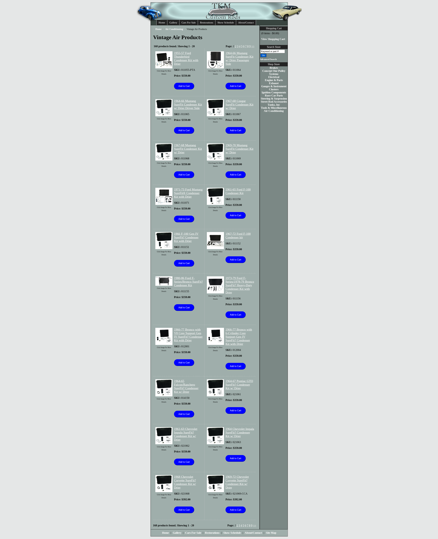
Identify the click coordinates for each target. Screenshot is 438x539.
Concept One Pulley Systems (273, 72)
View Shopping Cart (273, 39)
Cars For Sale (189, 22)
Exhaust (274, 83)
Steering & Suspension (274, 98)
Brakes (274, 67)
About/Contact (246, 22)
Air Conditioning (274, 110)
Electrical (273, 77)
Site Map (271, 532)
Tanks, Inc (274, 104)
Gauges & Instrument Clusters (273, 88)
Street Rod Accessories (274, 101)
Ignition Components (274, 92)
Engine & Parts (274, 80)
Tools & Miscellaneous (274, 107)
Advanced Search (268, 59)
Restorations (206, 22)
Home (162, 22)
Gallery (173, 22)
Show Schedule (225, 22)
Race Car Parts (274, 95)
